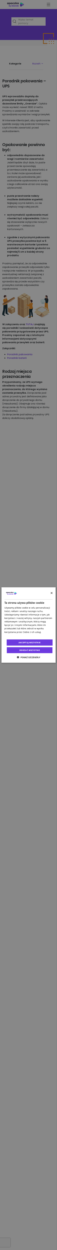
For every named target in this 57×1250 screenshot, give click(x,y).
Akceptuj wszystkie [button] (29, 642)
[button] (28, 657)
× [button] (51, 593)
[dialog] (28, 625)
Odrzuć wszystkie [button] (29, 650)
